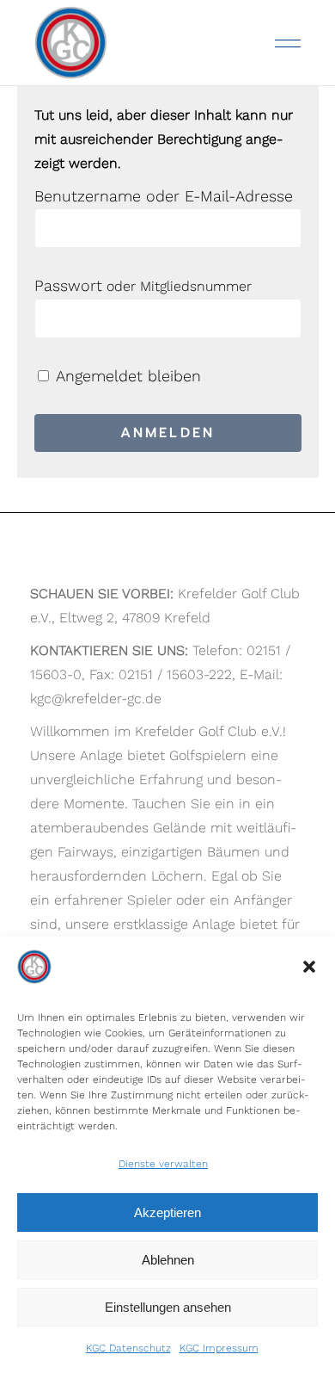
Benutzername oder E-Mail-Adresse (163, 196)
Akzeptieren (167, 1212)
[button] (309, 966)
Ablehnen (168, 1259)
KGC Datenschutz (128, 1348)
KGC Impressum (219, 1348)
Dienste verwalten (163, 1164)
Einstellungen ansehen (168, 1307)
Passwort (68, 285)
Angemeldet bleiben (126, 376)
